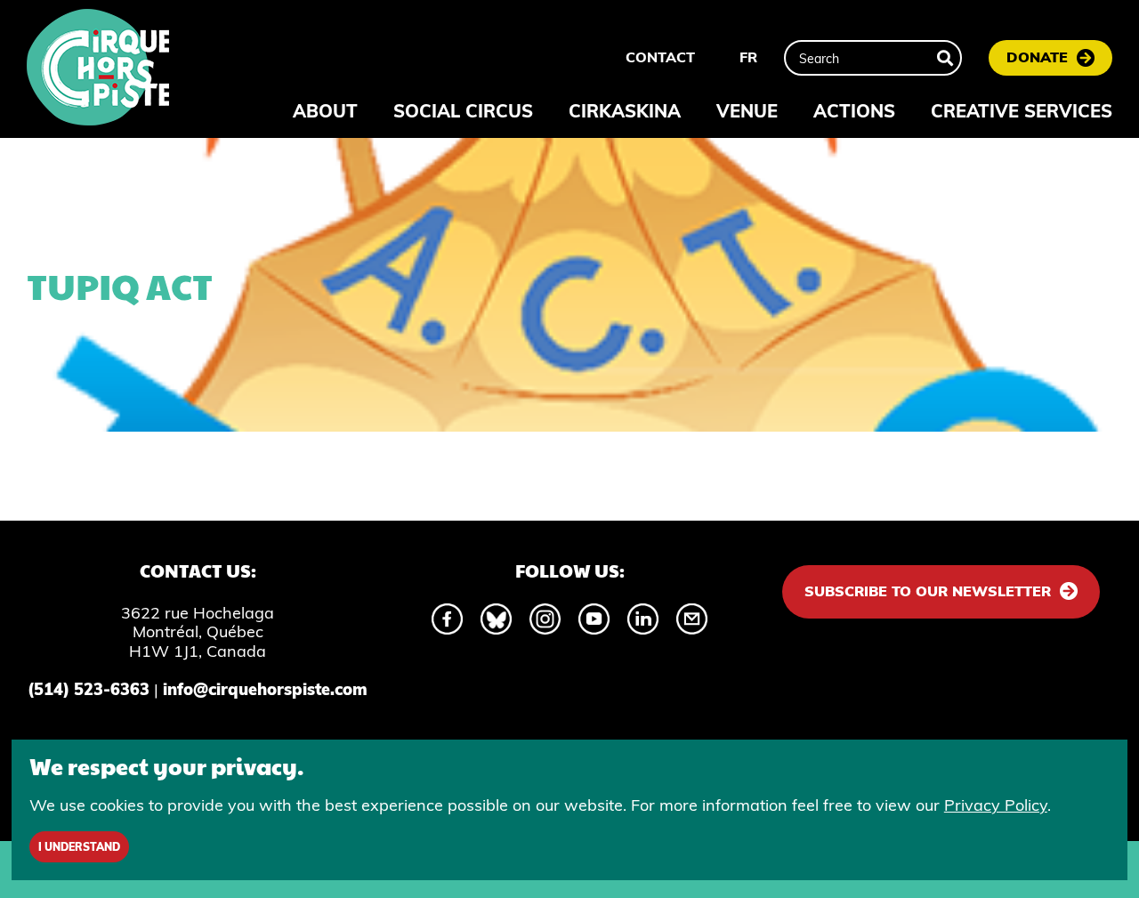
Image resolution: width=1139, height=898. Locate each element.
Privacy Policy (995, 805)
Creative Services (1021, 111)
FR (748, 57)
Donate (1037, 57)
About (325, 111)
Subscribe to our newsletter (927, 591)
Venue (747, 111)
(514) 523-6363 (88, 689)
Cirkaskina (625, 111)
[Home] (98, 69)
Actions (854, 111)
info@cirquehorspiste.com (265, 689)
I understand (79, 847)
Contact (660, 57)
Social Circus (463, 111)
